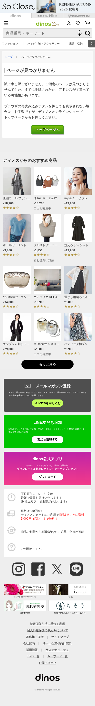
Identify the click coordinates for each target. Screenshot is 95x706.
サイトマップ (60, 636)
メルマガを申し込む (47, 403)
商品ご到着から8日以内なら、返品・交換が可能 (52, 531)
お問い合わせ (47, 662)
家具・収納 (76, 43)
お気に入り (77, 23)
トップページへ (47, 130)
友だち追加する (47, 439)
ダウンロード (47, 476)
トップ (9, 56)
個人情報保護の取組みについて (47, 630)
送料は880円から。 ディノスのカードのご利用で (52, 514)
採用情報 (32, 649)
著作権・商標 (35, 636)
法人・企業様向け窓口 (57, 643)
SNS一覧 (33, 656)
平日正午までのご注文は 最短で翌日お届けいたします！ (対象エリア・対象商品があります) (44, 497)
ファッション (10, 43)
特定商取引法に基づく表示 (47, 623)
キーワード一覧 (57, 656)
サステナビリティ (57, 649)
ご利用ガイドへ (31, 548)
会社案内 (29, 643)
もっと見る (47, 364)
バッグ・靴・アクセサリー (44, 43)
